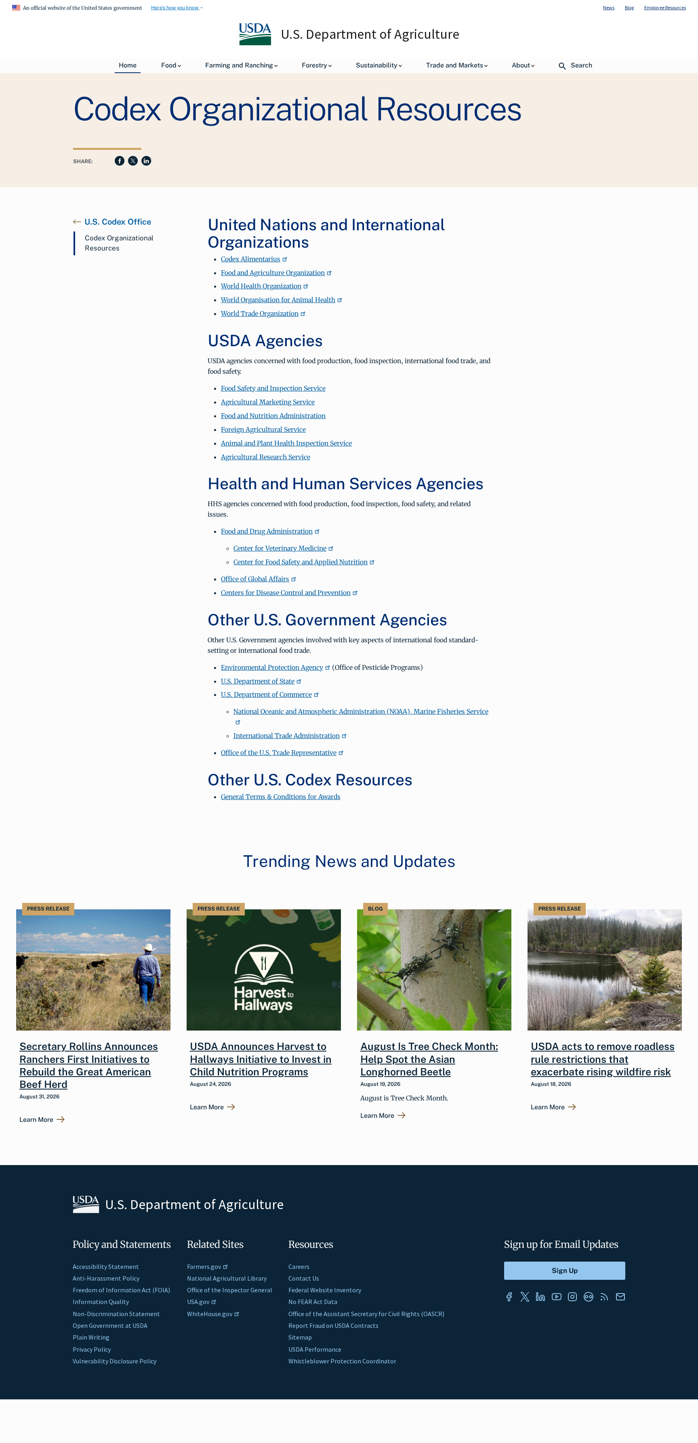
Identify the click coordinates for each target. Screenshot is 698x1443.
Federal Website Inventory (324, 1290)
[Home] (256, 43)
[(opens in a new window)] (509, 1297)
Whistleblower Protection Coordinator (342, 1361)
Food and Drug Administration (267, 531)
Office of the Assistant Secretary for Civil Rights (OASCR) (366, 1314)
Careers (298, 1266)
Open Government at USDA (110, 1325)
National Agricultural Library (227, 1278)
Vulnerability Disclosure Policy (114, 1361)
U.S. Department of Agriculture (370, 33)
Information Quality (101, 1302)
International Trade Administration (286, 736)
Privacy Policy (92, 1349)
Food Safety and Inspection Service (273, 388)
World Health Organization (261, 286)
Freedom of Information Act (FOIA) (121, 1290)
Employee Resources (665, 7)
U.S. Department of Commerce (266, 694)
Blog (629, 7)
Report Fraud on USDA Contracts (333, 1325)
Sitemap (300, 1337)
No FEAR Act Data (312, 1302)
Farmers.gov (204, 1266)
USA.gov (198, 1302)
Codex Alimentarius (250, 259)
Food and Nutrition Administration (273, 416)
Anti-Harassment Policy (106, 1278)
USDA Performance (314, 1349)
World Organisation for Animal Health (278, 300)
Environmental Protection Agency (272, 667)
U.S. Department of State (257, 681)
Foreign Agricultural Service (263, 429)
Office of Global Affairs (255, 579)
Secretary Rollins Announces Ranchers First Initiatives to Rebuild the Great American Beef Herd (88, 1065)
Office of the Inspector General (229, 1290)
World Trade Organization (260, 313)
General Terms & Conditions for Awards (281, 797)
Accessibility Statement (106, 1266)
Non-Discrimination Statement (116, 1314)
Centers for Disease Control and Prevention (286, 593)
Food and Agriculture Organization (273, 273)
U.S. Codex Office (117, 222)
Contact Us (303, 1278)
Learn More (36, 1119)
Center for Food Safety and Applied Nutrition (300, 562)
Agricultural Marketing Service (268, 402)
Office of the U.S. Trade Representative (278, 753)
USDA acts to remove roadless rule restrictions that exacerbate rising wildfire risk (603, 1059)
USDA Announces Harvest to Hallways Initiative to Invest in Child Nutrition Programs (261, 1059)
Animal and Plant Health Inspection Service (286, 443)
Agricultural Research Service (265, 457)
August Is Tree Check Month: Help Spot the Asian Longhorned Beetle (429, 1059)
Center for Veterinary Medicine (279, 548)
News (608, 7)
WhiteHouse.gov (209, 1314)
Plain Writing (91, 1337)
